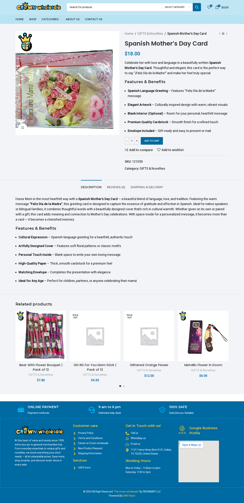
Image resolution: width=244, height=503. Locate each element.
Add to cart (151, 140)
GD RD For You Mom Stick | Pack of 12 (95, 367)
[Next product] (226, 33)
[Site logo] (39, 7)
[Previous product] (219, 33)
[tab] (91, 185)
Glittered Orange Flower (149, 365)
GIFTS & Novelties (150, 33)
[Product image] (41, 336)
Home (129, 33)
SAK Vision (129, 495)
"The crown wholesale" (126, 491)
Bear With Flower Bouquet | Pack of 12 (41, 367)
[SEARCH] (197, 7)
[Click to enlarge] (22, 127)
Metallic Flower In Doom (203, 365)
